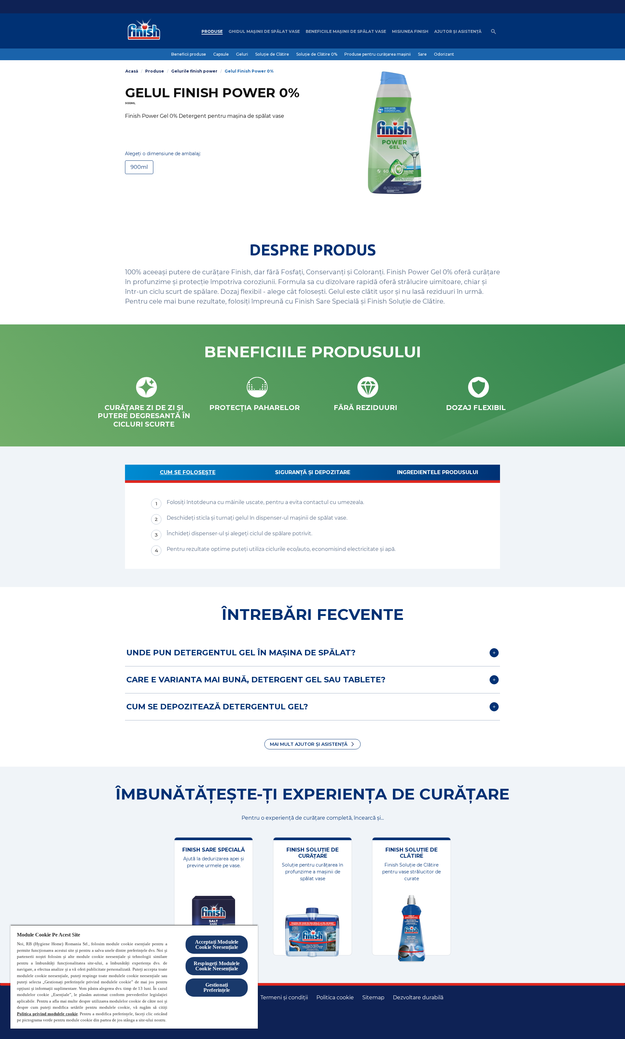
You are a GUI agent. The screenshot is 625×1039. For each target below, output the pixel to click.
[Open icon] (493, 31)
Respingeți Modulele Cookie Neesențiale (217, 966)
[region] (134, 977)
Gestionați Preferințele (216, 987)
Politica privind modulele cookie (47, 1013)
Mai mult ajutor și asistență (308, 744)
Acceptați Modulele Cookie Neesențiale (217, 944)
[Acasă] (142, 31)
